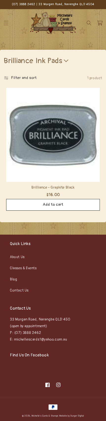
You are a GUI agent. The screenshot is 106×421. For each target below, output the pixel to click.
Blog (13, 279)
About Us (17, 257)
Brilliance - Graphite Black (52, 187)
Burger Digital (77, 416)
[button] (6, 23)
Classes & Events (23, 268)
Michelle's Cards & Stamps (45, 416)
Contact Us (19, 290)
